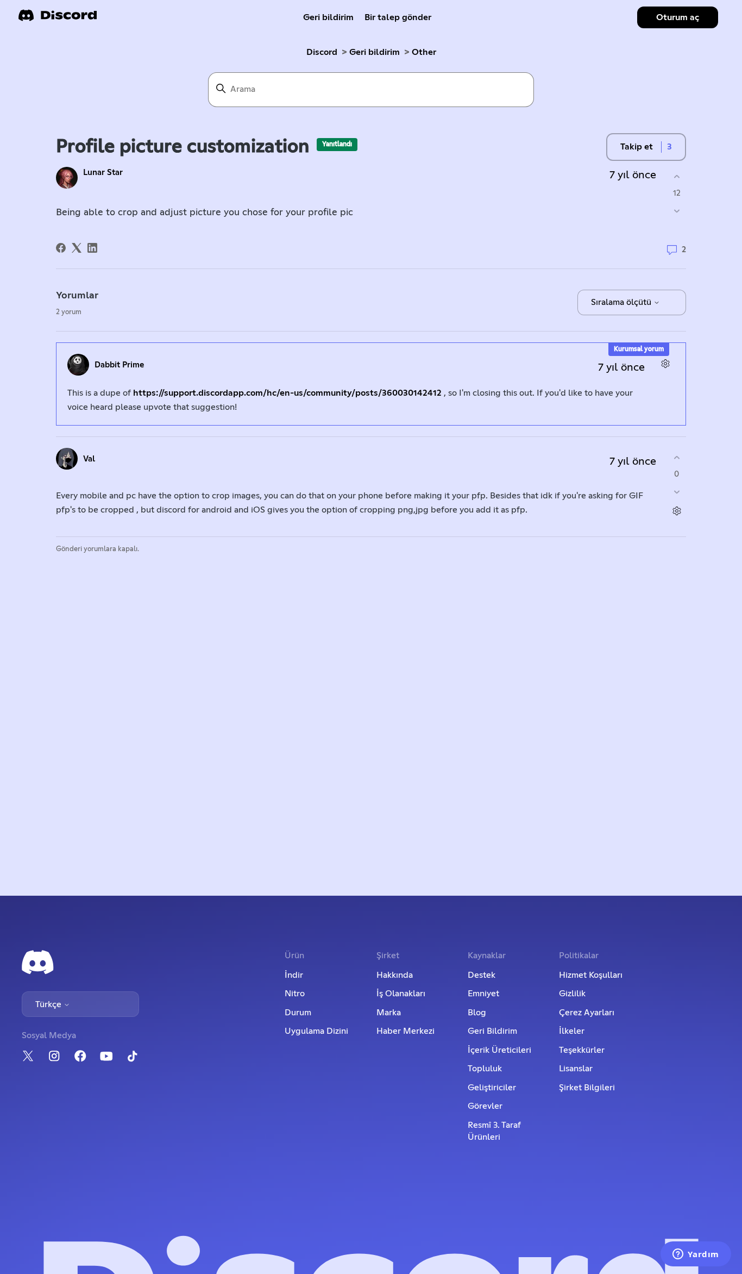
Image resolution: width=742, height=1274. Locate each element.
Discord (321, 52)
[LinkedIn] (92, 248)
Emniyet (483, 993)
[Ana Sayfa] (57, 19)
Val (89, 459)
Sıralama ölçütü (622, 302)
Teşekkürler (582, 1050)
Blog (477, 1012)
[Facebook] (61, 248)
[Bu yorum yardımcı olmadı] (676, 492)
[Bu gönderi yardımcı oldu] (676, 176)
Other (424, 52)
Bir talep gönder (397, 17)
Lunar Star (103, 172)
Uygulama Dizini (316, 1031)
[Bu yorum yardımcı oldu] (676, 457)
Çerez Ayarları (586, 1012)
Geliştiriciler (492, 1087)
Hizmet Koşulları (590, 975)
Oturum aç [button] (677, 17)
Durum (298, 1012)
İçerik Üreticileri (499, 1050)
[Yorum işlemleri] (665, 363)
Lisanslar (576, 1068)
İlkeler (571, 1031)
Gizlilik (572, 993)
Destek (481, 975)
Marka (388, 1012)
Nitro (295, 993)
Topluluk (485, 1068)
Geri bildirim (328, 17)
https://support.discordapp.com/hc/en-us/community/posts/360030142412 (287, 393)
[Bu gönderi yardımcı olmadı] (676, 211)
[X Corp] (76, 248)
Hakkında (394, 975)
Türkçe (49, 1004)
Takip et (636, 146)
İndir (294, 975)
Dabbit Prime (119, 365)
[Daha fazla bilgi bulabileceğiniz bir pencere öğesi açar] (696, 1255)
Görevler (485, 1106)
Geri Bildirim (492, 1031)
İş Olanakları (400, 993)
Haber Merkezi (405, 1031)
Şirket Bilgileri (587, 1087)
